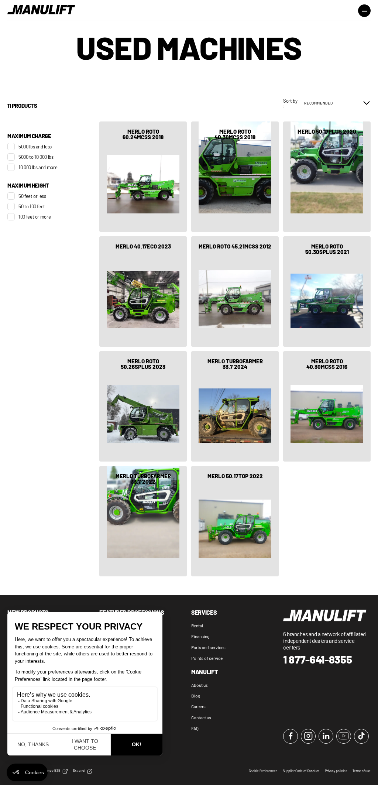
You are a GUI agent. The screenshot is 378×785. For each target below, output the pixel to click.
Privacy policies (336, 771)
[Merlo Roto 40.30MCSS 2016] (327, 406)
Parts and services (208, 647)
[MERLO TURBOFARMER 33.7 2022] (143, 521)
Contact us (201, 717)
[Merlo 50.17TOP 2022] (235, 521)
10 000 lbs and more (37, 167)
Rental (197, 625)
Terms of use (362, 771)
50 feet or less (32, 196)
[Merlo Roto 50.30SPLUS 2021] (327, 291)
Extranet (79, 770)
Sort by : (290, 103)
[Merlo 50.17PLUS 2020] (327, 176)
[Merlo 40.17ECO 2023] (143, 291)
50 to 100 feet (31, 206)
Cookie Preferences (263, 771)
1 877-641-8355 (317, 659)
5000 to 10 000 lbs (36, 157)
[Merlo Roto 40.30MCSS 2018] (235, 176)
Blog (195, 695)
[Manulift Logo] (41, 10)
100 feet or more (34, 217)
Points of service (207, 658)
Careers (198, 706)
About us (199, 685)
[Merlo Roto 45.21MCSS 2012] (235, 291)
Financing (200, 636)
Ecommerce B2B (48, 770)
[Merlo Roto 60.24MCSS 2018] (143, 176)
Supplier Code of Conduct (301, 771)
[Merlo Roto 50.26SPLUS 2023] (143, 406)
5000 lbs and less (35, 147)
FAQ (195, 728)
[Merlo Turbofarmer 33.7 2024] (235, 406)
